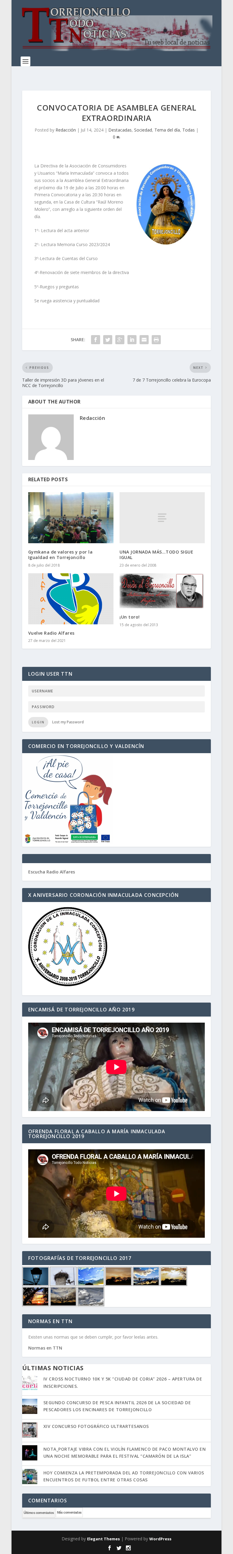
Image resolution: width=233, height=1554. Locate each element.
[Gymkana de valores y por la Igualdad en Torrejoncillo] (70, 518)
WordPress (160, 1539)
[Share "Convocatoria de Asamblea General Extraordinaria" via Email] (144, 340)
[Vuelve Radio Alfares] (70, 599)
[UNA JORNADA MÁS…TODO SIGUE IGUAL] (162, 518)
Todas (188, 130)
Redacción (66, 130)
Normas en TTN (45, 1348)
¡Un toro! (130, 617)
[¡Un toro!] (162, 591)
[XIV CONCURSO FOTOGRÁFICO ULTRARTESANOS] (29, 1430)
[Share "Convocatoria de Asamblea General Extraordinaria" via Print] (156, 340)
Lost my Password (68, 722)
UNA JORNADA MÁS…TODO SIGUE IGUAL (156, 554)
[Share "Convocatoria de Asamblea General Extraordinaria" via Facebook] (95, 340)
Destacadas (120, 130)
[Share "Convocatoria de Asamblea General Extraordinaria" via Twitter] (108, 340)
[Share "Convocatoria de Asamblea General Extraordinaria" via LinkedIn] (132, 340)
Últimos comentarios (39, 1513)
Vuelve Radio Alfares (51, 633)
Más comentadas (69, 1512)
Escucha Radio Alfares (51, 872)
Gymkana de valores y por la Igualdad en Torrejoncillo (60, 554)
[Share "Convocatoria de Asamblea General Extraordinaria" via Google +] (120, 340)
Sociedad (143, 130)
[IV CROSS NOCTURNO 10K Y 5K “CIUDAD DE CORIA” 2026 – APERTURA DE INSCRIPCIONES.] (29, 1383)
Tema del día (167, 130)
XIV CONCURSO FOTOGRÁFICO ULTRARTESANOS (96, 1426)
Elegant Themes (103, 1539)
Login (38, 722)
